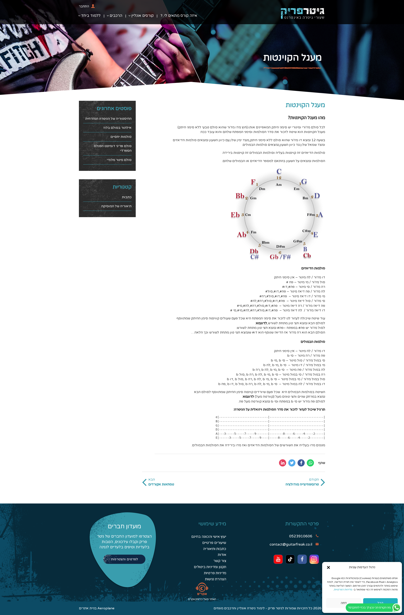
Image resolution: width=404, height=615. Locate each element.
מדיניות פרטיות (215, 573)
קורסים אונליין (142, 15)
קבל (380, 603)
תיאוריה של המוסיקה (116, 206)
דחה (344, 603)
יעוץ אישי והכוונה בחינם (208, 536)
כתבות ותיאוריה (214, 549)
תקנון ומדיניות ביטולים (210, 567)
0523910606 (300, 536)
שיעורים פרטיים (214, 543)
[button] (328, 567)
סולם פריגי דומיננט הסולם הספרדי (113, 148)
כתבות (127, 197)
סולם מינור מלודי (119, 160)
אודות (222, 555)
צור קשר (219, 561)
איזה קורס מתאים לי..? (179, 15)
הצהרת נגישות (215, 579)
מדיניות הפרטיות (343, 589)
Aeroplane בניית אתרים (96, 608)
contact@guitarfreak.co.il (291, 544)
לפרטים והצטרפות (124, 559)
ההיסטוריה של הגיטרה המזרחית (108, 119)
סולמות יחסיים (121, 137)
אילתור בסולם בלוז (117, 128)
